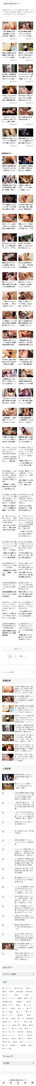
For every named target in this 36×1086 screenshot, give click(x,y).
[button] (32, 672)
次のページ (18, 649)
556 (20, 656)
